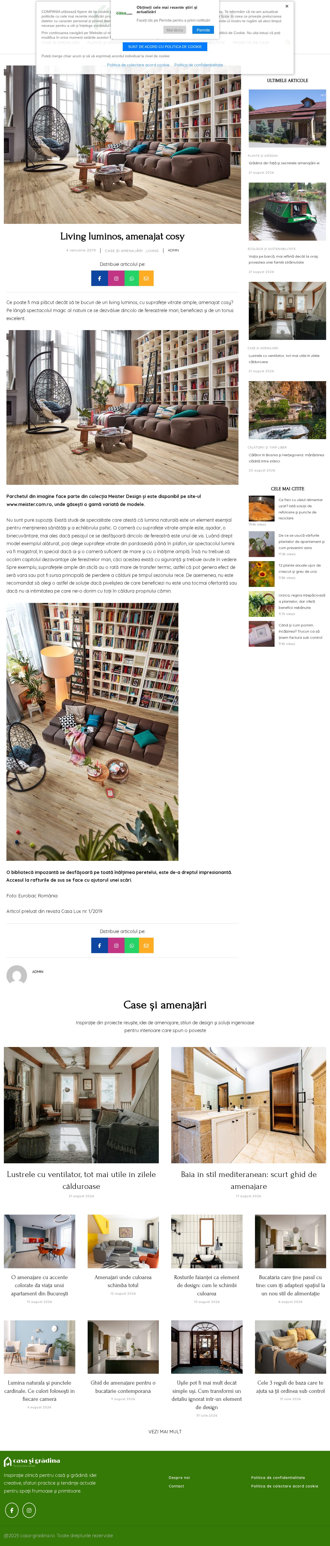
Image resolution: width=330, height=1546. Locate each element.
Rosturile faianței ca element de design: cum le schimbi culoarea (206, 1285)
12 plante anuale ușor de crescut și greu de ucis (300, 568)
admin (173, 250)
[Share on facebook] (99, 278)
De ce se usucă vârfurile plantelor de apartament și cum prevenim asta (302, 541)
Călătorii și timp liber (267, 447)
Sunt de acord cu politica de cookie (165, 47)
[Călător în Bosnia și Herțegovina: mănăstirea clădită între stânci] (287, 410)
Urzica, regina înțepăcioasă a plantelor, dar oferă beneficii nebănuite (302, 601)
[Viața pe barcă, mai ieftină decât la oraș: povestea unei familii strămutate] (287, 212)
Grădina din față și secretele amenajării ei (284, 163)
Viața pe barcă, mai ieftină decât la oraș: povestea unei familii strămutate (284, 259)
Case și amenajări (124, 250)
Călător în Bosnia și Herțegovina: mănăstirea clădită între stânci (286, 458)
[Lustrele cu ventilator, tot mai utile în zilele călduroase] (287, 311)
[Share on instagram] (116, 278)
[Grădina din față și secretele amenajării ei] (287, 118)
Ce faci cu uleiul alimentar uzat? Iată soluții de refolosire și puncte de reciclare (301, 508)
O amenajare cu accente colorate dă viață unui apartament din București (39, 1285)
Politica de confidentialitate (278, 1477)
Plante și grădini (263, 156)
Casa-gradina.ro (32, 1462)
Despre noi (179, 1477)
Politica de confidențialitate (199, 64)
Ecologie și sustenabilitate (272, 249)
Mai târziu (175, 30)
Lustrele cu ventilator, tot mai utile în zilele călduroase (284, 358)
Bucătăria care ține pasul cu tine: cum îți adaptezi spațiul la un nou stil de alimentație (290, 1285)
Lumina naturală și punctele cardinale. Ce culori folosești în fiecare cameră (39, 1391)
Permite (203, 30)
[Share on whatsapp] (132, 278)
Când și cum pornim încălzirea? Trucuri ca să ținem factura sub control (300, 631)
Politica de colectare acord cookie (284, 1486)
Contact (176, 1486)
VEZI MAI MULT (165, 1432)
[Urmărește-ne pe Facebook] (12, 1510)
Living (152, 250)
